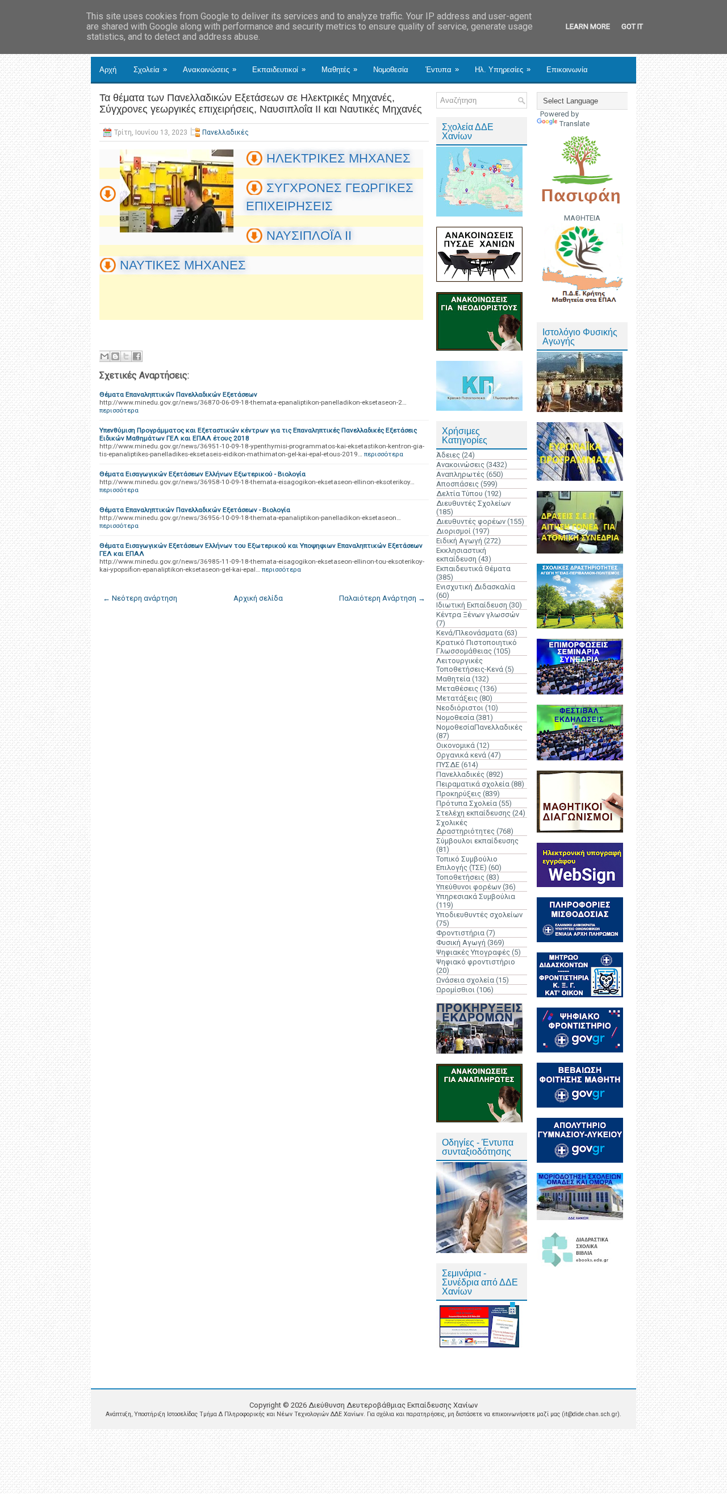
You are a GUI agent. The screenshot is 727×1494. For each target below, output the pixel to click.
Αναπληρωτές (460, 474)
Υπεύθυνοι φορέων (468, 887)
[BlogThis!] (115, 356)
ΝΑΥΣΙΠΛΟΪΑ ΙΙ (309, 235)
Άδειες (448, 455)
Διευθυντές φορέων (470, 521)
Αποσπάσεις (457, 484)
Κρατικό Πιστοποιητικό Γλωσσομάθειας (476, 646)
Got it (632, 26)
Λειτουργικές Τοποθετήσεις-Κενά (469, 664)
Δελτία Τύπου (459, 493)
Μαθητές (339, 69)
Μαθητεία (453, 679)
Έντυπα (442, 69)
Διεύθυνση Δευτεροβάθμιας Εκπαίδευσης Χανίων (393, 1405)
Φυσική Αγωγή (461, 942)
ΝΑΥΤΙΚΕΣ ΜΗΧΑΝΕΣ (183, 265)
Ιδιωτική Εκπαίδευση (471, 605)
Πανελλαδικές (225, 132)
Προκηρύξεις (458, 793)
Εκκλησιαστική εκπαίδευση (461, 554)
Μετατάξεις (457, 698)
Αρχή (107, 69)
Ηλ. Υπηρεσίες (502, 69)
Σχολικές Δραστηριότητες (465, 826)
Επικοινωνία (567, 69)
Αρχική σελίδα (258, 598)
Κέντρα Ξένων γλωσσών (477, 614)
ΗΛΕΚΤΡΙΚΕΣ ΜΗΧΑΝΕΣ (338, 158)
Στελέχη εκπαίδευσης (473, 813)
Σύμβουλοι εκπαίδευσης (477, 841)
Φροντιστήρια (460, 933)
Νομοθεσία (390, 69)
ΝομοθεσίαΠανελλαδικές (479, 727)
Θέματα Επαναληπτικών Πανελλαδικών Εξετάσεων (178, 394)
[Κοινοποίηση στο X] (126, 356)
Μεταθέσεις (457, 688)
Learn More (588, 26)
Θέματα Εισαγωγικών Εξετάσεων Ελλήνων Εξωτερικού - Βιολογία (202, 474)
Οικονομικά (455, 745)
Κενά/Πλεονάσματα (469, 633)
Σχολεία (150, 69)
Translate (574, 123)
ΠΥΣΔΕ (447, 764)
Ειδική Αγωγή (459, 540)
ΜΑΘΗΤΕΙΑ (582, 218)
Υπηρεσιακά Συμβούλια (475, 896)
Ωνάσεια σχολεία (465, 980)
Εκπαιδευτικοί (279, 69)
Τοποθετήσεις (460, 877)
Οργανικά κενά (461, 755)
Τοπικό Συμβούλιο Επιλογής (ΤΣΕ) (467, 863)
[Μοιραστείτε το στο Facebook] (137, 356)
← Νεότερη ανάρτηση (140, 598)
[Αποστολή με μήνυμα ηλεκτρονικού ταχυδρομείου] (104, 356)
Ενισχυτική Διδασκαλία (475, 586)
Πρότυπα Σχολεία (466, 803)
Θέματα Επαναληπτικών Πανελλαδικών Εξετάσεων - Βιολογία (194, 510)
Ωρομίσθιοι (455, 989)
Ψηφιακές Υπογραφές (473, 952)
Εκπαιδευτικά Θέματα (473, 568)
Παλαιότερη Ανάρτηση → (382, 598)
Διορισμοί (453, 531)
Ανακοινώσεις (209, 69)
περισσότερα (119, 410)
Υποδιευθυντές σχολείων (479, 914)
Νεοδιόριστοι (459, 708)
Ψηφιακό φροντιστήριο (475, 962)
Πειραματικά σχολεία (472, 784)
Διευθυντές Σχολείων (473, 503)
